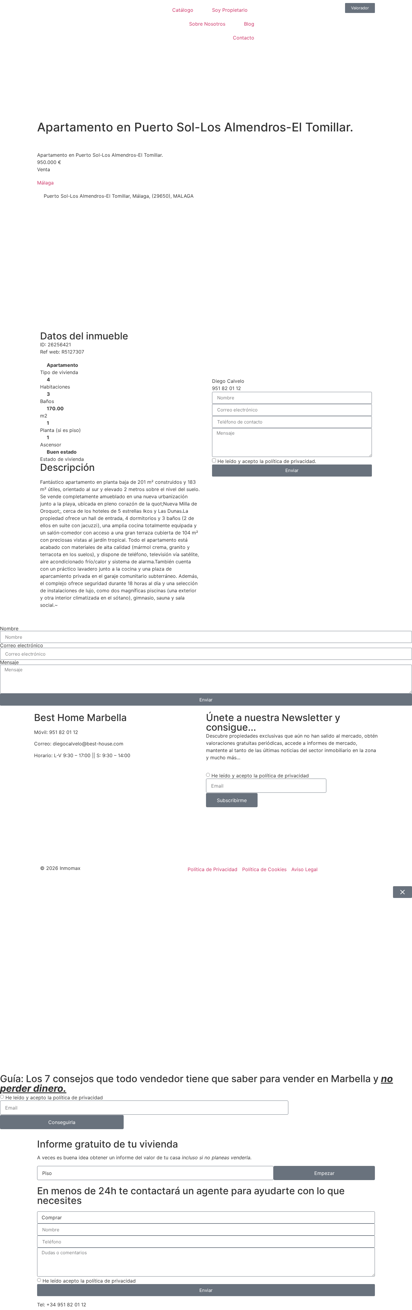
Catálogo (182, 10)
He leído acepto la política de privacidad (89, 1281)
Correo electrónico (21, 645)
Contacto (243, 38)
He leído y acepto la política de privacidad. (266, 461)
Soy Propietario (230, 10)
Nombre (9, 628)
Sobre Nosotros (207, 24)
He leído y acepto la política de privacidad (260, 776)
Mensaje (9, 662)
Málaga (45, 183)
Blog (249, 24)
